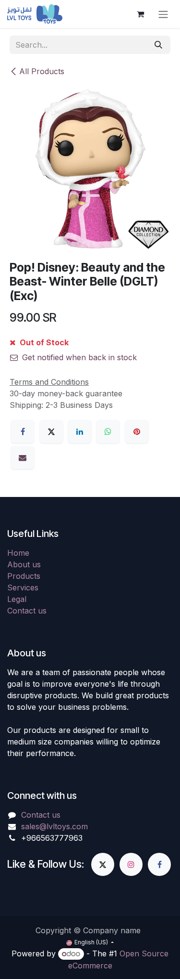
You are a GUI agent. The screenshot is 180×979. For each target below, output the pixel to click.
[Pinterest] (136, 431)
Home (18, 553)
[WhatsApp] (108, 431)
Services (22, 587)
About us (24, 564)
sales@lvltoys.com (54, 826)
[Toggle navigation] (163, 14)
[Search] (158, 45)
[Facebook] (22, 431)
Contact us (27, 610)
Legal (16, 599)
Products (23, 576)
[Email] (22, 457)
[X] (51, 431)
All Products (41, 71)
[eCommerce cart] (140, 14)
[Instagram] (131, 864)
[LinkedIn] (79, 431)
